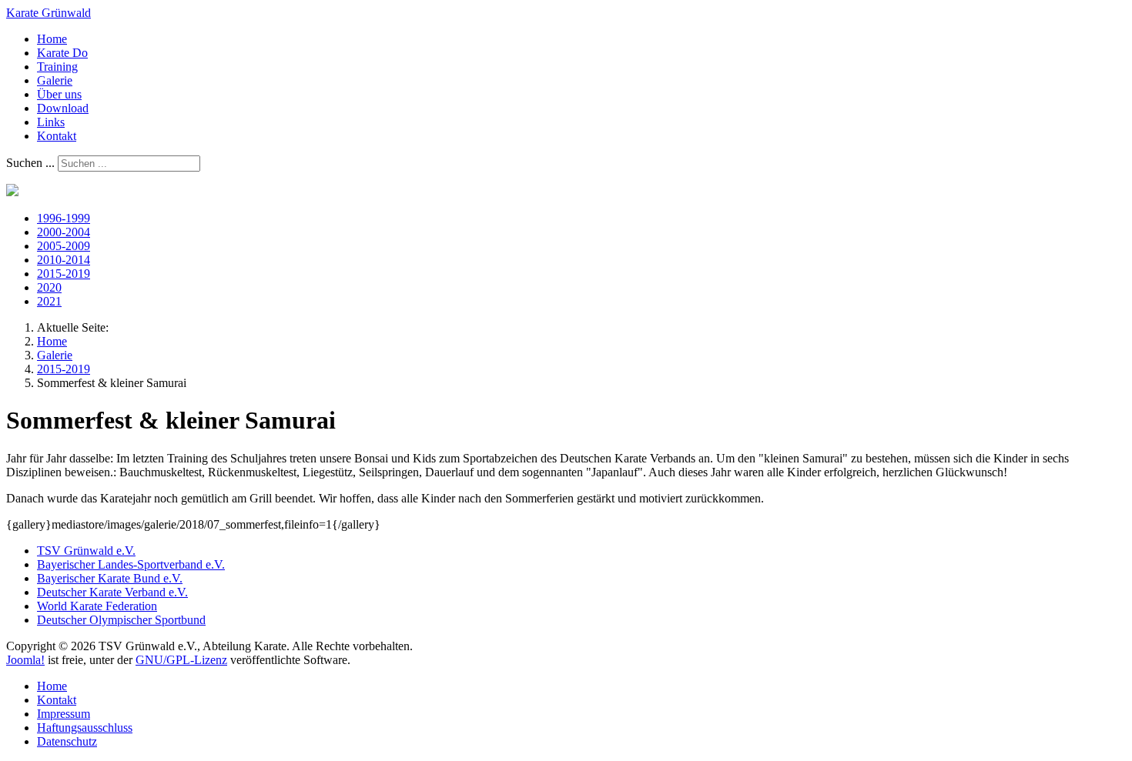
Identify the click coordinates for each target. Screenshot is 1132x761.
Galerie (54, 80)
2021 (49, 301)
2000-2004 (63, 232)
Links (51, 122)
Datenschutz (67, 741)
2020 (49, 287)
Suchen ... (30, 162)
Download (63, 108)
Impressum (63, 713)
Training (57, 66)
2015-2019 (63, 273)
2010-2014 (63, 259)
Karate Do (62, 52)
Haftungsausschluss (84, 727)
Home (52, 38)
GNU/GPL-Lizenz (181, 659)
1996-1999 (63, 218)
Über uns (59, 94)
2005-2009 (63, 245)
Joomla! (25, 659)
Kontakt (56, 135)
